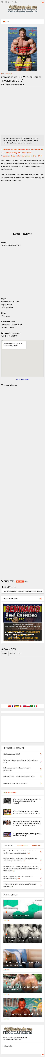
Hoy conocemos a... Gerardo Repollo (22, 1014)
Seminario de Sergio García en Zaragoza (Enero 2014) (22, 156)
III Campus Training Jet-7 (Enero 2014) (17, 153)
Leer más (6, 920)
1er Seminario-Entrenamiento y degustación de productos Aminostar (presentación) (20, 635)
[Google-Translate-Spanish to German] (17, 707)
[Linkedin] (9, 2)
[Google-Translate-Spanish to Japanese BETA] (20, 707)
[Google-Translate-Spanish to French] (13, 707)
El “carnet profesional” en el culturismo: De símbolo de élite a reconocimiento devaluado (26, 801)
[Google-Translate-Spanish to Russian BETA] (28, 707)
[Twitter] (2, 2)
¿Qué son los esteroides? (17, 915)
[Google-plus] (16, 2)
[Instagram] (12, 2)
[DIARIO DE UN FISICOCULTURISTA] (22, 11)
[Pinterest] (6, 2)
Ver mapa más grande (22, 379)
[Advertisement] (22, 15)
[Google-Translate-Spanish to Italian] (35, 707)
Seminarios (9, 73)
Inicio (2, 73)
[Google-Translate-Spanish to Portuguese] (31, 707)
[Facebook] (19, 2)
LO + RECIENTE (9, 792)
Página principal (7, 1046)
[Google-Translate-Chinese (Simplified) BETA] (9, 707)
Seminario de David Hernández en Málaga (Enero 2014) (23, 149)
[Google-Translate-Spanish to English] (24, 707)
